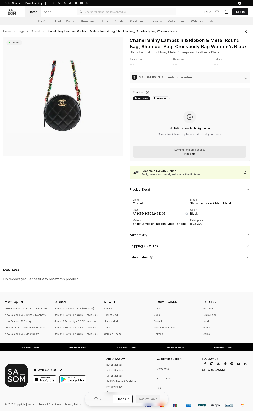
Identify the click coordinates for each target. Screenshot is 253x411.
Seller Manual (114, 375)
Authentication (114, 370)
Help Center (164, 378)
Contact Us (163, 368)
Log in (240, 11)
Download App (34, 3)
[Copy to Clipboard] (186, 213)
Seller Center (12, 3)
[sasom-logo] (12, 12)
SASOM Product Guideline (121, 381)
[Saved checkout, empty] (226, 12)
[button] (126, 11)
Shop (48, 12)
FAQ (159, 388)
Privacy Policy (114, 386)
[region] (63, 96)
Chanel (35, 31)
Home (33, 12)
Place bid (189, 154)
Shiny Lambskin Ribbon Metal (210, 203)
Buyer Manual (114, 364)
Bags (21, 31)
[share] (246, 31)
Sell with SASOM (213, 369)
